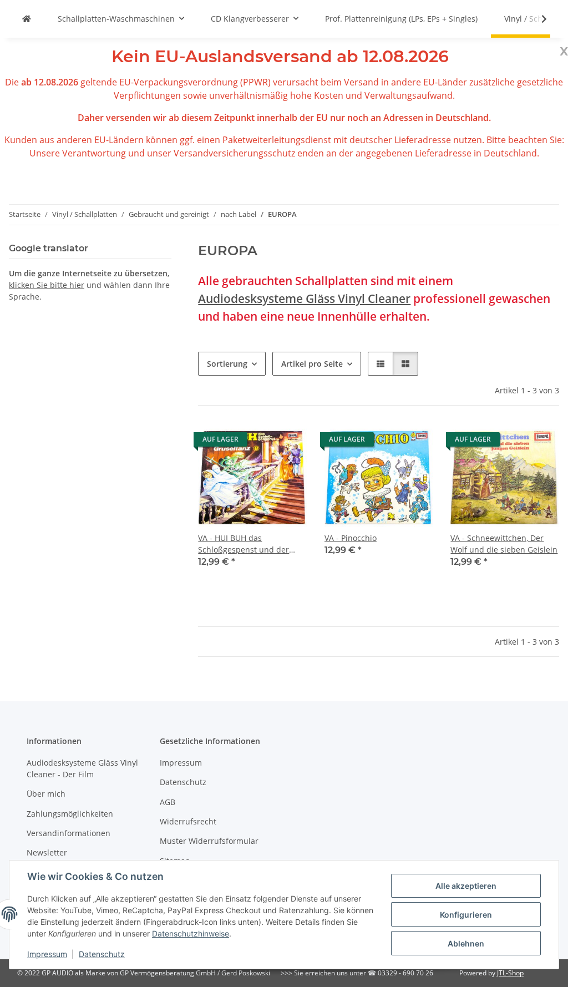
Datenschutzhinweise (190, 933)
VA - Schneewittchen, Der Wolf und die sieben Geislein (503, 544)
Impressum (47, 954)
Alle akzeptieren (465, 885)
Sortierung (227, 363)
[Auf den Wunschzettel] (288, 442)
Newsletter (47, 852)
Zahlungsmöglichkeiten (70, 813)
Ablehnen (466, 943)
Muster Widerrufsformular (209, 841)
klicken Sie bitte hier (46, 285)
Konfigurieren (466, 914)
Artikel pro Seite (312, 363)
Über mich (46, 793)
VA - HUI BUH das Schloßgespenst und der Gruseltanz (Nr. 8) (243, 544)
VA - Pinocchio (350, 538)
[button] (537, 19)
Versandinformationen (68, 833)
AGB (167, 802)
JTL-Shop (510, 973)
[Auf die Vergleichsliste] (259, 442)
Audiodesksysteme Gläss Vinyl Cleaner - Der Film (82, 768)
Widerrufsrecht (188, 821)
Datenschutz (102, 954)
